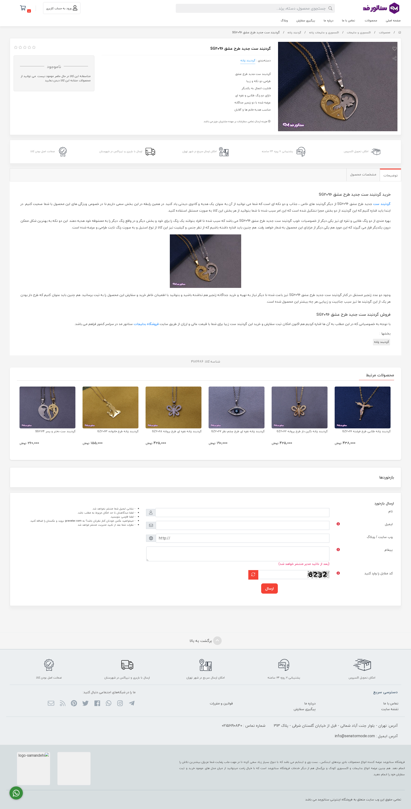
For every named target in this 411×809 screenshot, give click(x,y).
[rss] (62, 703)
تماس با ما (348, 20)
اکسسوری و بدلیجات (359, 32)
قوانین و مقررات (221, 703)
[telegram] (131, 703)
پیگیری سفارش (305, 20)
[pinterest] (74, 703)
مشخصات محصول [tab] (363, 174)
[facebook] (97, 703)
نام (390, 511)
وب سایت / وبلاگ (380, 537)
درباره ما (328, 20)
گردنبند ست (382, 204)
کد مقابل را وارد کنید (378, 573)
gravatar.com (73, 520)
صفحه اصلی (393, 20)
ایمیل (389, 524)
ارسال (269, 588)
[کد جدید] (253, 574)
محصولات (371, 20)
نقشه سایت (389, 709)
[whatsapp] (109, 703)
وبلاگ (284, 20)
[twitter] (85, 703)
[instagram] (120, 703)
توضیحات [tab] (390, 175)
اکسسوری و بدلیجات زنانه (324, 32)
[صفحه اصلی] (399, 32)
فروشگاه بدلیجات (146, 324)
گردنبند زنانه (294, 32)
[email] (51, 703)
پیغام (389, 550)
